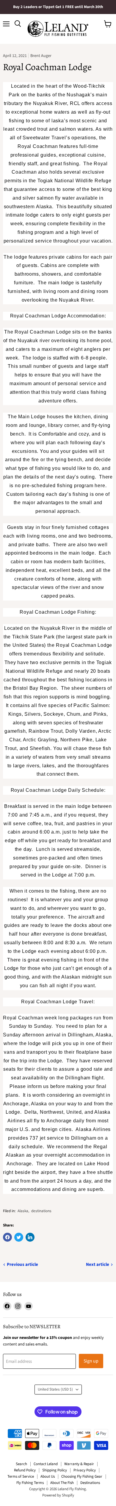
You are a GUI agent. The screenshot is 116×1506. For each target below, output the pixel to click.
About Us (47, 1476)
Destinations (90, 1482)
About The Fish (62, 1482)
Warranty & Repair (79, 1464)
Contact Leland (46, 1464)
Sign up (91, 1361)
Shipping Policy (54, 1470)
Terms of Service (20, 1476)
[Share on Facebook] (7, 1237)
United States (55, 1389)
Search (21, 1464)
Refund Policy (25, 1470)
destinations (41, 1211)
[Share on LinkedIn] (30, 1237)
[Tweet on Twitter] (18, 1237)
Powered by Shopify (58, 1495)
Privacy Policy (84, 1470)
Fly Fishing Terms (30, 1482)
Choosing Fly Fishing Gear (81, 1476)
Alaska (23, 1211)
